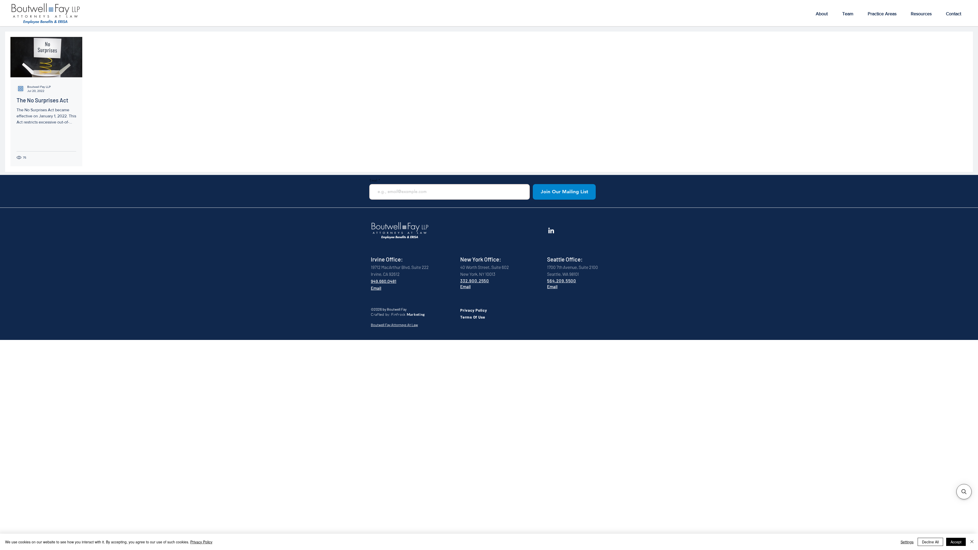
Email (373, 180)
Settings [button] (907, 541)
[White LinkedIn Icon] (551, 230)
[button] (821, 13)
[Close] (972, 542)
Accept (955, 541)
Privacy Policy (201, 541)
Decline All (930, 541)
